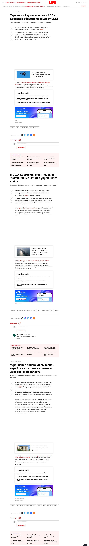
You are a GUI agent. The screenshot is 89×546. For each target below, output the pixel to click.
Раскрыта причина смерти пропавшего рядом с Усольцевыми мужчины (17, 164)
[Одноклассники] (34, 135)
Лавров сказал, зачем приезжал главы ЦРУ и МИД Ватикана (50, 542)
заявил (26, 195)
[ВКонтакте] (31, 135)
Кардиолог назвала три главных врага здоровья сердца (49, 158)
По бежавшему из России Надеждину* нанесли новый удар (50, 164)
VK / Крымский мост (18, 303)
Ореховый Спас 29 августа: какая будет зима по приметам (50, 354)
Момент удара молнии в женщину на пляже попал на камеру (17, 354)
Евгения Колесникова (19, 305)
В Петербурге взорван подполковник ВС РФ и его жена (17, 542)
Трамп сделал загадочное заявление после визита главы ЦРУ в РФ (34, 158)
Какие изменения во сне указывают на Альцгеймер (50, 348)
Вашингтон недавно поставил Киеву (28, 208)
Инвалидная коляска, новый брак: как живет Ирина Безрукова (17, 158)
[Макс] (25, 135)
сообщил (19, 386)
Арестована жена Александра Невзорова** (34, 353)
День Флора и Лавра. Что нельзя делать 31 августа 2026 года (51, 536)
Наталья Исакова (19, 122)
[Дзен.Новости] (22, 135)
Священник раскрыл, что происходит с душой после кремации (33, 164)
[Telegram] (28, 135)
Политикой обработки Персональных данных (33, 6)
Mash (41, 29)
